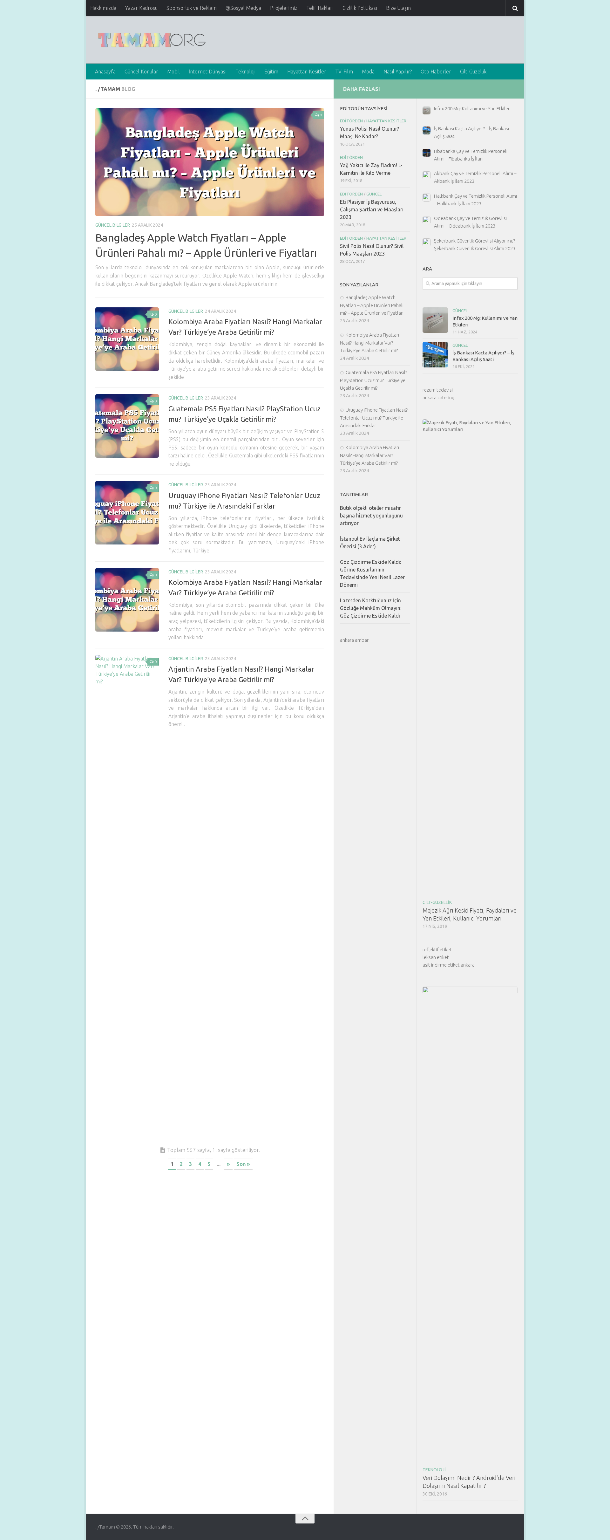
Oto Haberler (436, 71)
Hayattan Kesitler (306, 71)
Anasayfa (105, 71)
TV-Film (344, 71)
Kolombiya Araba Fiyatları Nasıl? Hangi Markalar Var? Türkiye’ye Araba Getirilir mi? (369, 342)
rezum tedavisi (438, 390)
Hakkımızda (103, 8)
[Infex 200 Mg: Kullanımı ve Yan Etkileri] (435, 320)
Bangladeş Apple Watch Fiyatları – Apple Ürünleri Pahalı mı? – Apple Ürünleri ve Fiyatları (371, 305)
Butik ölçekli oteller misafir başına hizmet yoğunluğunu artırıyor (371, 515)
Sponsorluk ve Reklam (191, 8)
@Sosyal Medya (243, 8)
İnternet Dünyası (208, 71)
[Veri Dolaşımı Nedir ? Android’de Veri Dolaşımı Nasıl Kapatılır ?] (470, 1225)
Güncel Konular (141, 71)
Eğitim (271, 71)
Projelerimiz (283, 8)
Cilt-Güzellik (473, 71)
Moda (368, 71)
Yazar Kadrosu (141, 8)
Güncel (460, 310)
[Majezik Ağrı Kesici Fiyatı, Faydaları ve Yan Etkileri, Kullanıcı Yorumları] (470, 657)
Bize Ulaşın (398, 8)
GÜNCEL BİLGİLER (112, 225)
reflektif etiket (437, 949)
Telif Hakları (320, 8)
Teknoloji (245, 71)
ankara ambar (354, 640)
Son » (243, 1164)
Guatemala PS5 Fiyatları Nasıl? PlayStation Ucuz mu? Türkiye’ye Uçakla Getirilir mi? (373, 380)
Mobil (173, 71)
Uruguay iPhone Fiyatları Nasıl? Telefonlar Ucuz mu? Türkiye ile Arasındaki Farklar (374, 417)
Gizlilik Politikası (359, 8)
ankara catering (438, 397)
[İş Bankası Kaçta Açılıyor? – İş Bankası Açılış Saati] (435, 354)
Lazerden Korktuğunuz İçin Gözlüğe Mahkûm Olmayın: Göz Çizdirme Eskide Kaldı (370, 608)
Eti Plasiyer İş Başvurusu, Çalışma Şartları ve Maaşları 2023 (371, 209)
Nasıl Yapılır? (397, 71)
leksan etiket (436, 957)
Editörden (351, 121)
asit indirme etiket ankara (449, 965)
